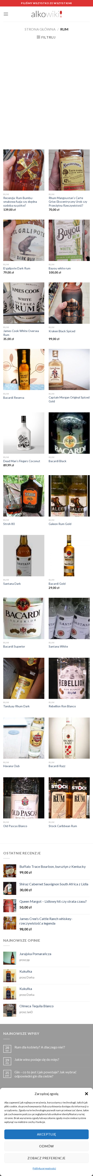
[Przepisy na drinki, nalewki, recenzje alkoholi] (46, 14)
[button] (86, 1094)
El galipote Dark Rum (16, 268)
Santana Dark (12, 583)
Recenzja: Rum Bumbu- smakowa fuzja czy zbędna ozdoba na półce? (20, 201)
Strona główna (40, 29)
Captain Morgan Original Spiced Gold (69, 399)
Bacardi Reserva (13, 397)
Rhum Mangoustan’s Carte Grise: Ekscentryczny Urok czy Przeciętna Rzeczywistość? (68, 201)
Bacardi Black (57, 461)
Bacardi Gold (57, 583)
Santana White (58, 646)
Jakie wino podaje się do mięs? (36, 1059)
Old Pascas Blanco (15, 826)
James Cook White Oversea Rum (21, 333)
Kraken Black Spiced (62, 331)
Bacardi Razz (57, 766)
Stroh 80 (9, 524)
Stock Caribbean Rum (63, 826)
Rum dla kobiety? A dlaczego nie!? (39, 1047)
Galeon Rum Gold (60, 524)
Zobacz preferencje (46, 1158)
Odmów (46, 1146)
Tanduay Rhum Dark (16, 706)
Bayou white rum (60, 268)
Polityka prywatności (44, 1168)
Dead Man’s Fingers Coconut (21, 461)
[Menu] (5, 14)
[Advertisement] (46, 94)
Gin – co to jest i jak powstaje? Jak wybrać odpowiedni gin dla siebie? (45, 1074)
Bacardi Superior (14, 646)
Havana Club (11, 766)
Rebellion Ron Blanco (62, 706)
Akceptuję (46, 1134)
